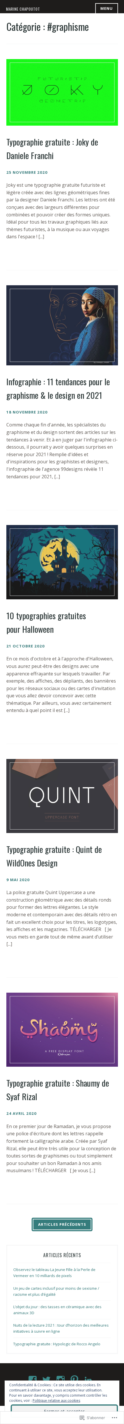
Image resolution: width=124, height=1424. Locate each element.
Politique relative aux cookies (56, 1400)
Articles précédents (62, 1224)
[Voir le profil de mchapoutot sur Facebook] (33, 1380)
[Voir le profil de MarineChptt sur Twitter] (47, 1380)
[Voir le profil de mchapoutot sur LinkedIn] (89, 1380)
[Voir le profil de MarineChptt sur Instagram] (61, 1380)
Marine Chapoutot (23, 9)
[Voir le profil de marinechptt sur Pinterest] (75, 1380)
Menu (106, 8)
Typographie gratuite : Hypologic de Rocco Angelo (56, 1343)
